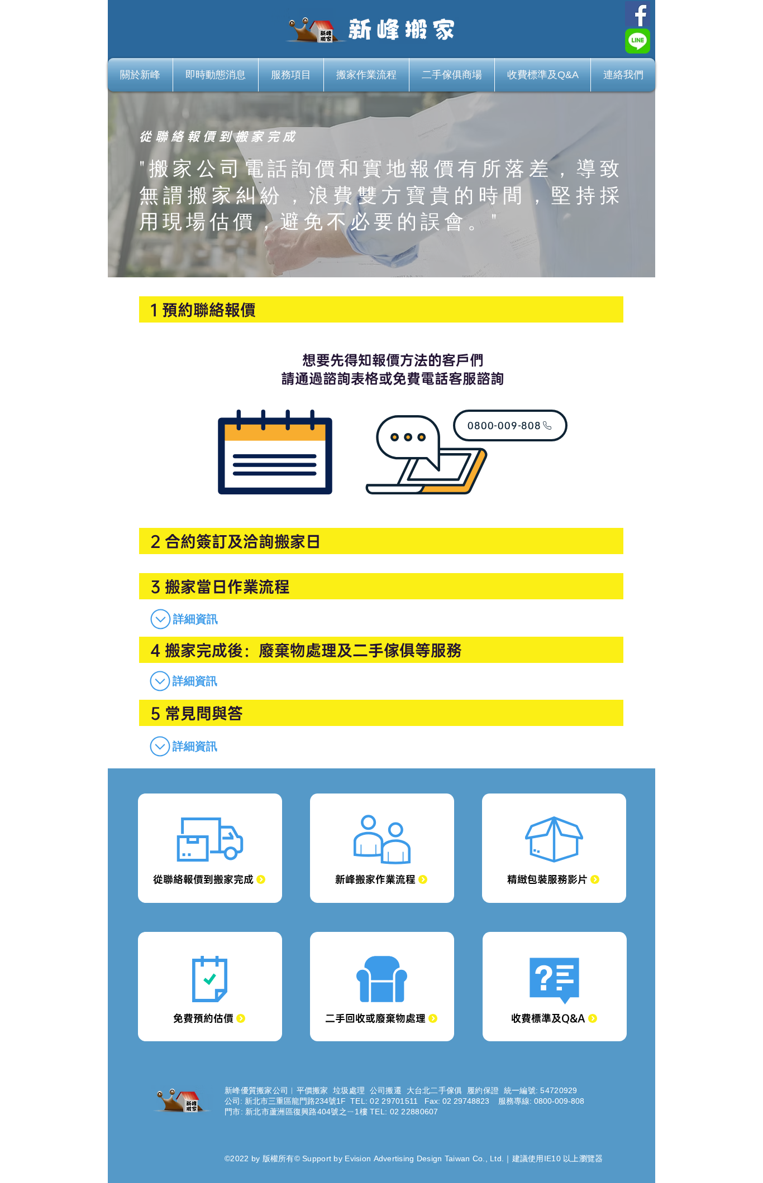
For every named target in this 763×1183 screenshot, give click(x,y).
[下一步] (669, 180)
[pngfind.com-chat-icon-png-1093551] (637, 41)
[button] (182, 619)
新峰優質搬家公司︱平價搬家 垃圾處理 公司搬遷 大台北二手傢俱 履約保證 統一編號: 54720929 (401, 1090)
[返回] (94, 180)
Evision (356, 1158)
